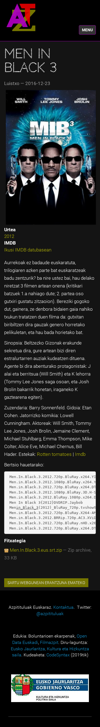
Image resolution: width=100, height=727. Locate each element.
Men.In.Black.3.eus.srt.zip (36, 550)
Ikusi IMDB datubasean (27, 250)
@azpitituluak (50, 613)
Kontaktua (63, 607)
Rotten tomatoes (55, 454)
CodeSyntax (58, 654)
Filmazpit (49, 642)
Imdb (80, 454)
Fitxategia (15, 540)
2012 (9, 236)
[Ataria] (21, 17)
